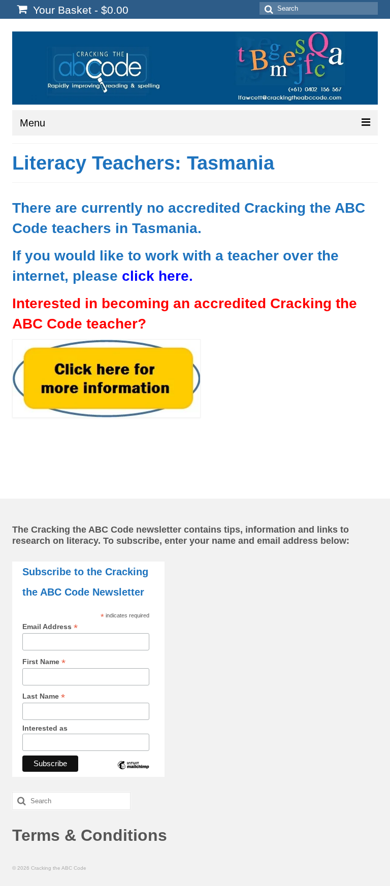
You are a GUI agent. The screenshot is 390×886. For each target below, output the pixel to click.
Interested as (45, 728)
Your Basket (79, 10)
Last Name (43, 696)
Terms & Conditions (89, 835)
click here (155, 276)
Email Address (50, 627)
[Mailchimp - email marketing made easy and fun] (133, 773)
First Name (44, 662)
